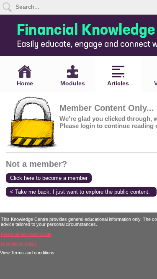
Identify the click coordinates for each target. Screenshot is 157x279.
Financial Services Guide (26, 234)
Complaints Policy (19, 243)
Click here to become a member (49, 178)
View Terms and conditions (27, 252)
